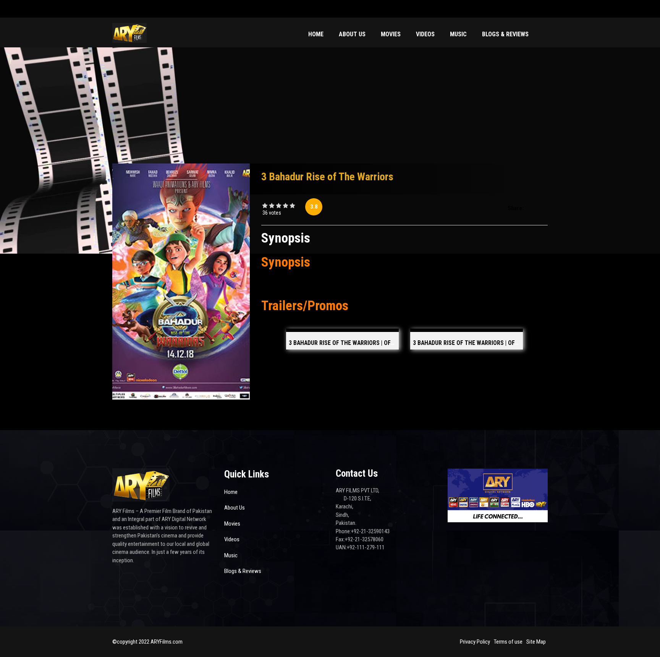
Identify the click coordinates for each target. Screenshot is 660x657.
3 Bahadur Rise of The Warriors (327, 176)
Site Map (536, 641)
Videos (425, 34)
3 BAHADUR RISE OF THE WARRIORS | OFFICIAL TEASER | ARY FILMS (498, 343)
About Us (352, 34)
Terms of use (508, 641)
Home (316, 34)
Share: (516, 208)
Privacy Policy (475, 641)
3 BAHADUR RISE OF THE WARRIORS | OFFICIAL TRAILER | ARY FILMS (375, 343)
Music (458, 34)
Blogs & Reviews (505, 34)
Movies (391, 34)
